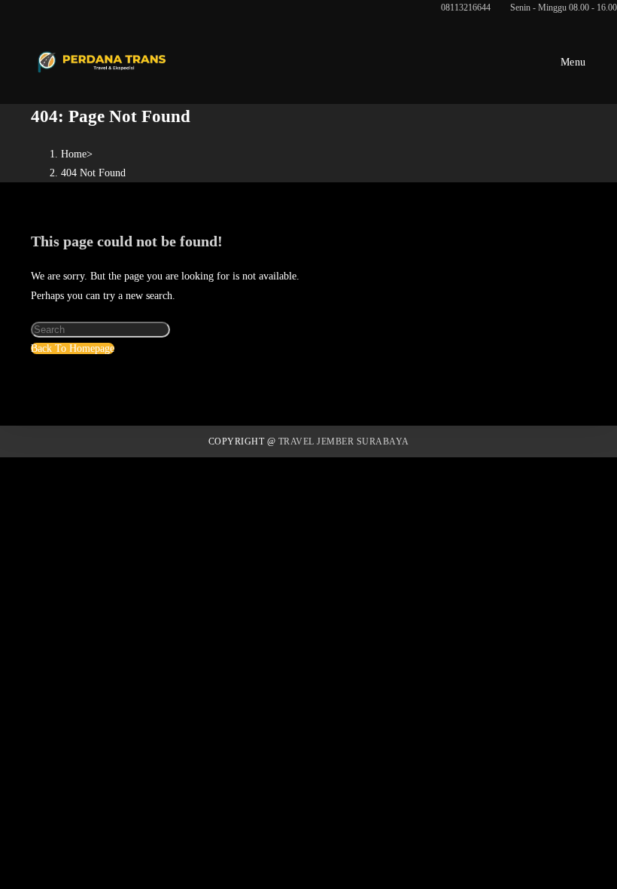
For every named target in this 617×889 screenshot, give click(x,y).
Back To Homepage (72, 348)
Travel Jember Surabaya (343, 441)
